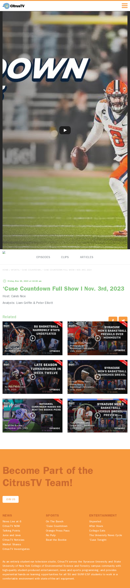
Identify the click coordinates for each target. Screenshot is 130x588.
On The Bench (54, 521)
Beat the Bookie (56, 540)
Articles (86, 257)
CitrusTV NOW (11, 526)
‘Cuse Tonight (97, 540)
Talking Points (11, 531)
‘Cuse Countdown (31, 270)
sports (15, 270)
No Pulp (51, 535)
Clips (65, 257)
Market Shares (12, 544)
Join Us (10, 500)
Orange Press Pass (58, 531)
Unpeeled (95, 521)
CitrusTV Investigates (16, 549)
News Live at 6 (12, 521)
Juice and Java (11, 535)
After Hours (96, 526)
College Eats (97, 531)
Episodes (43, 257)
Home (5, 270)
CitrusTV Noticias (13, 540)
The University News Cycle (105, 535)
